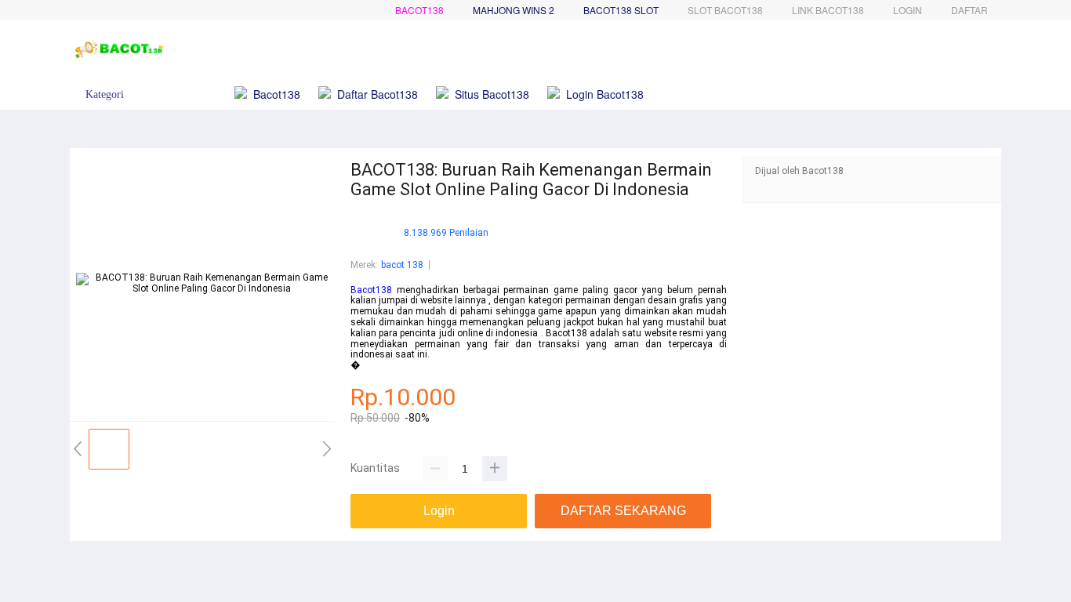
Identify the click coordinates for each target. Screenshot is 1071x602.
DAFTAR (969, 9)
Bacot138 (419, 9)
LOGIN (907, 9)
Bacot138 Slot (621, 9)
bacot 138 (402, 264)
